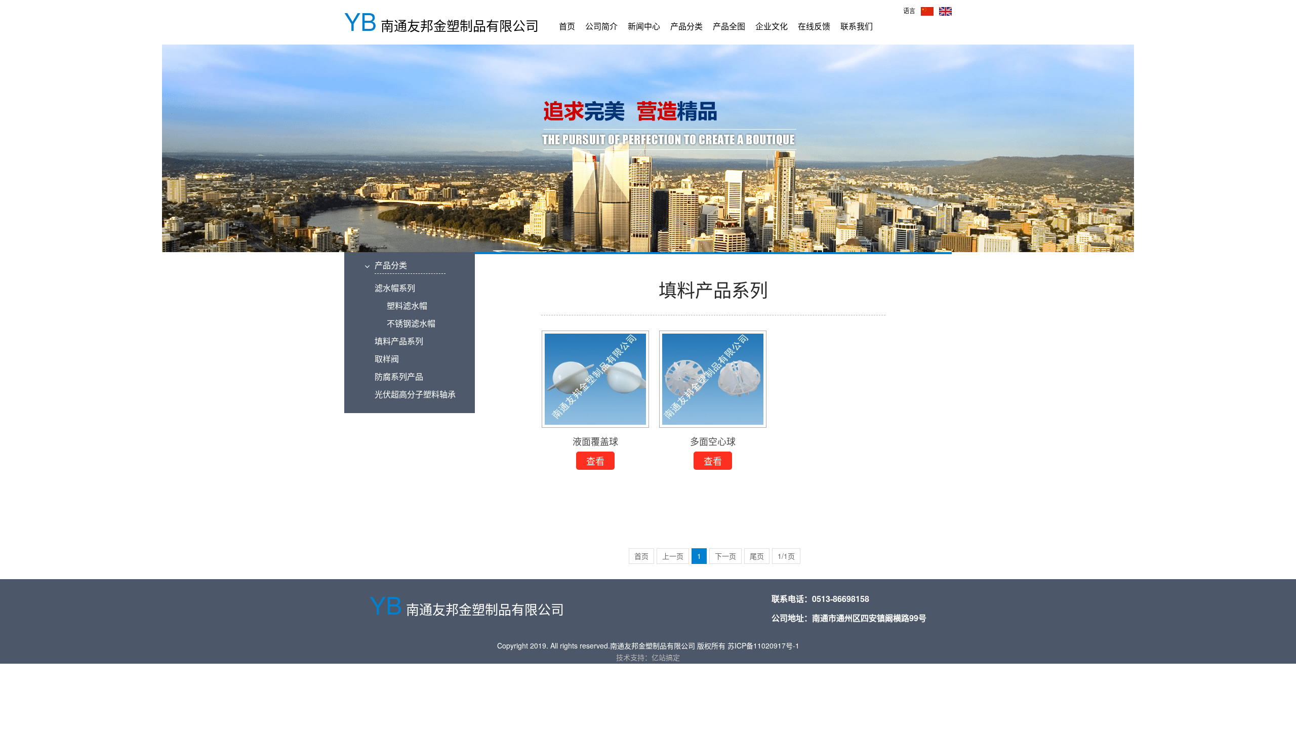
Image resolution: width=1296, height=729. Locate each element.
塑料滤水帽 (401, 305)
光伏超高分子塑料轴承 (415, 394)
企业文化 (771, 26)
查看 (595, 462)
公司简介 (601, 26)
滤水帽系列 (395, 288)
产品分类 (686, 26)
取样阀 (387, 358)
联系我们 (856, 26)
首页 (567, 26)
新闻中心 (644, 26)
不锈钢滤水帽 (405, 323)
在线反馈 (814, 26)
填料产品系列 (399, 341)
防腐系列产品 (399, 376)
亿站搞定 (666, 657)
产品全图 (729, 26)
